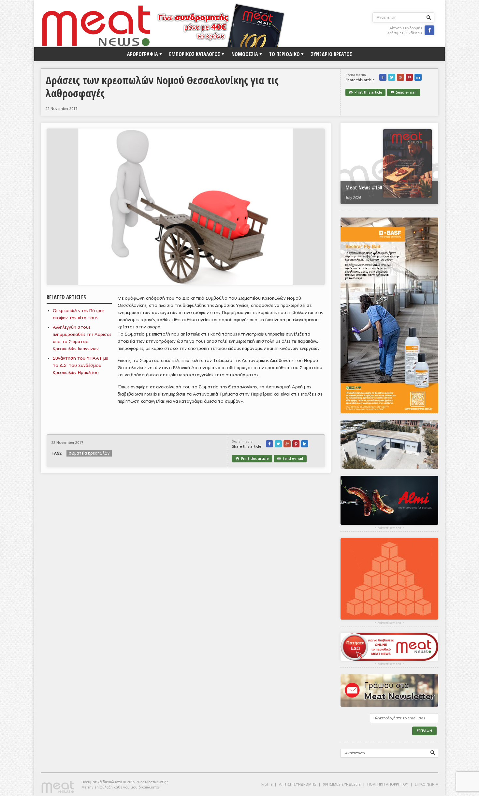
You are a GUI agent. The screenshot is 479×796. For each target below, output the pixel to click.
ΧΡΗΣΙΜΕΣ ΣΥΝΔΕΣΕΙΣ (342, 784)
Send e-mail (403, 92)
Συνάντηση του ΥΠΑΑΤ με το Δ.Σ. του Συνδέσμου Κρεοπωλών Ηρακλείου (80, 365)
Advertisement (389, 528)
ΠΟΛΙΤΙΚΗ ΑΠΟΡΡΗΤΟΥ (387, 784)
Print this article (365, 92)
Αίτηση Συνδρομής (405, 28)
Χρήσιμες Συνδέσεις (404, 33)
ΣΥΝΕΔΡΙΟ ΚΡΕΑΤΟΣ (331, 54)
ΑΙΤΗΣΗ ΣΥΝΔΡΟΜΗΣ (297, 784)
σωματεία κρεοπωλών (89, 453)
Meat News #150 (363, 187)
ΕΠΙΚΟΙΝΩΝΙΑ (426, 784)
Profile (266, 784)
